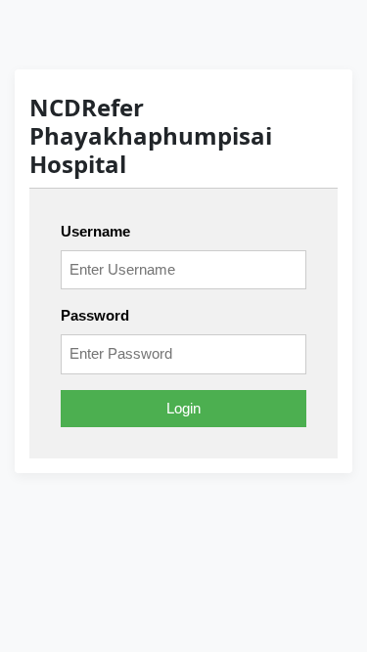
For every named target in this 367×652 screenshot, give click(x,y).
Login (183, 408)
